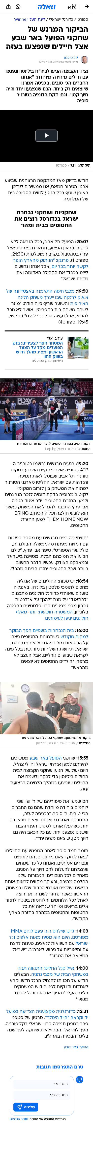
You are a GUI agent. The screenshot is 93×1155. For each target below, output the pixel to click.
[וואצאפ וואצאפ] (18, 6)
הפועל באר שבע (46, 758)
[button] (72, 6)
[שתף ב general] (8, 6)
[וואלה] (47, 6)
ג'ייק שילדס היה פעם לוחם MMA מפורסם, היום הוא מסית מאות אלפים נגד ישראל (48, 937)
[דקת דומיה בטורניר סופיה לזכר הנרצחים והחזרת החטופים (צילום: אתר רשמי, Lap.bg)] (46, 416)
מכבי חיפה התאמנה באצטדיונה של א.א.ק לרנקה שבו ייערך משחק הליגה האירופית (47, 297)
